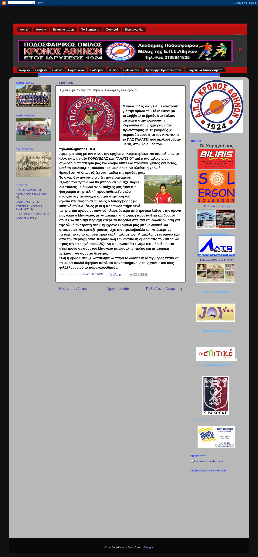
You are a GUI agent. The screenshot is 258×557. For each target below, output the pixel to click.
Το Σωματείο (90, 29)
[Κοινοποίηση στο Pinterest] (146, 274)
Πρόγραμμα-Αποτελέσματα (204, 70)
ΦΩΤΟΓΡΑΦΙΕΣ (25, 218)
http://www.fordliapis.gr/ (216, 233)
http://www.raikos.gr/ (203, 419)
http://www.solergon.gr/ (216, 206)
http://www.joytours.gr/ (216, 330)
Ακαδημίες (97, 70)
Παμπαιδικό (76, 70)
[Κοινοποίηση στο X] (139, 274)
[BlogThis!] (135, 274)
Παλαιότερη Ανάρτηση (164, 289)
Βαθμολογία (131, 70)
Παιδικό (57, 70)
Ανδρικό (24, 70)
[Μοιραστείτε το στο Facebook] (142, 274)
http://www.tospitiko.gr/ (216, 364)
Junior (113, 70)
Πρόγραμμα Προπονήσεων (163, 70)
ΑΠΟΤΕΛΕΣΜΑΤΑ (26, 189)
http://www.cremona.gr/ (216, 291)
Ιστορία (41, 29)
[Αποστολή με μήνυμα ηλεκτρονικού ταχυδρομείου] (132, 274)
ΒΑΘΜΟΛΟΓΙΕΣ (25, 201)
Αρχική (24, 29)
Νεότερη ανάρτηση (74, 289)
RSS (240, 49)
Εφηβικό (41, 70)
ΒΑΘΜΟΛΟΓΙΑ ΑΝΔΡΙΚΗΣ (31, 194)
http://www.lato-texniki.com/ (216, 259)
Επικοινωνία (134, 29)
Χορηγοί (112, 29)
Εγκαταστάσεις (63, 29)
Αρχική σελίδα (118, 289)
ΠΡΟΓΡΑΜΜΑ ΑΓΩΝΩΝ (29, 214)
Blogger (148, 547)
